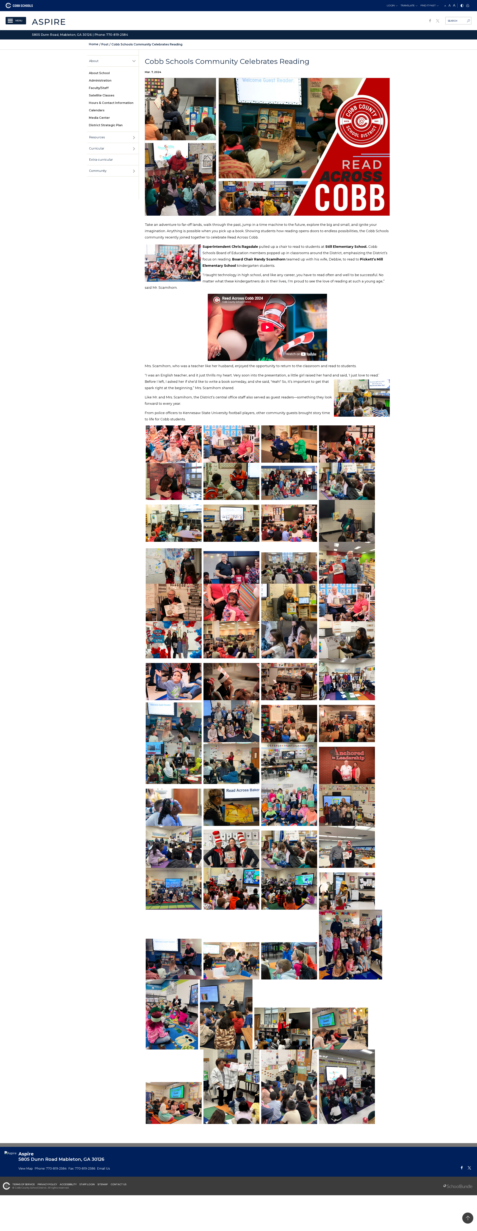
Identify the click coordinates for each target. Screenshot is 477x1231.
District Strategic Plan (106, 125)
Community (98, 171)
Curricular (96, 148)
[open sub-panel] (134, 61)
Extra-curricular (101, 159)
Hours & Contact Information (111, 103)
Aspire (49, 22)
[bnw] (462, 6)
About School (99, 73)
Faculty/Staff (99, 88)
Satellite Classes (101, 95)
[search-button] (468, 21)
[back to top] (467, 1218)
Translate (408, 5)
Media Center (99, 118)
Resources (97, 137)
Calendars (97, 110)
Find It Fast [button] (428, 5)
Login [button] (391, 5)
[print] (467, 6)
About (94, 61)
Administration (100, 80)
